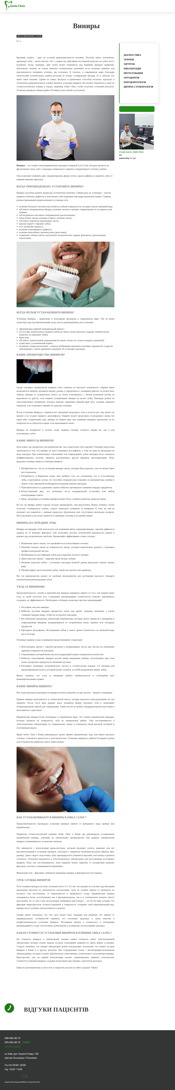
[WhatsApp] (54, 49)
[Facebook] (38, 49)
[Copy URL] (76, 49)
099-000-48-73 (12, 1042)
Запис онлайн (12, 1046)
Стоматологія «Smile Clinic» (131, 152)
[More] (82, 49)
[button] (86, 6)
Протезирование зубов (29, 36)
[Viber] (71, 49)
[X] (43, 49)
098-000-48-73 (12, 1038)
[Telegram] (65, 49)
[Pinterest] (49, 49)
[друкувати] (60, 49)
